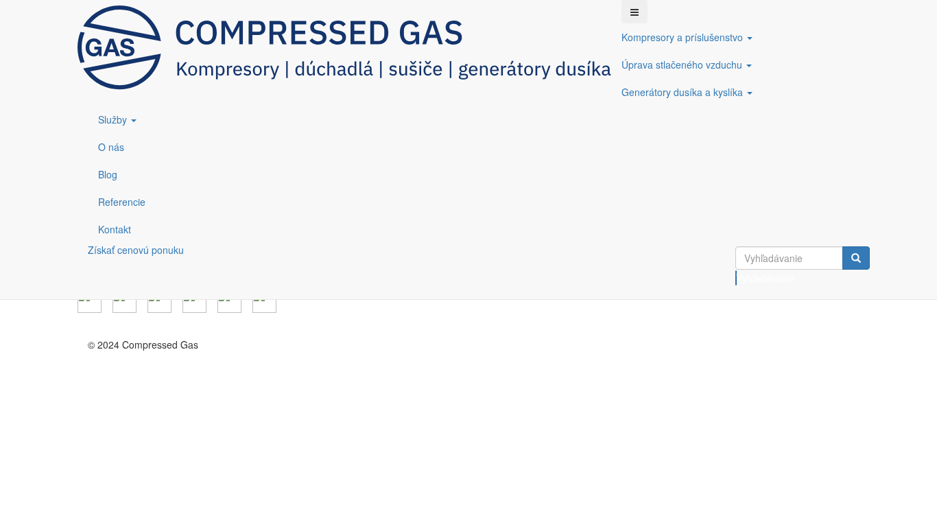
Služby (114, 119)
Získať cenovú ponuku (136, 250)
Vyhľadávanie (736, 278)
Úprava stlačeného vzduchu (683, 64)
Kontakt (114, 229)
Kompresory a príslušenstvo (683, 37)
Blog (107, 174)
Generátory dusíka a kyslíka (683, 92)
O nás (111, 147)
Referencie (121, 202)
